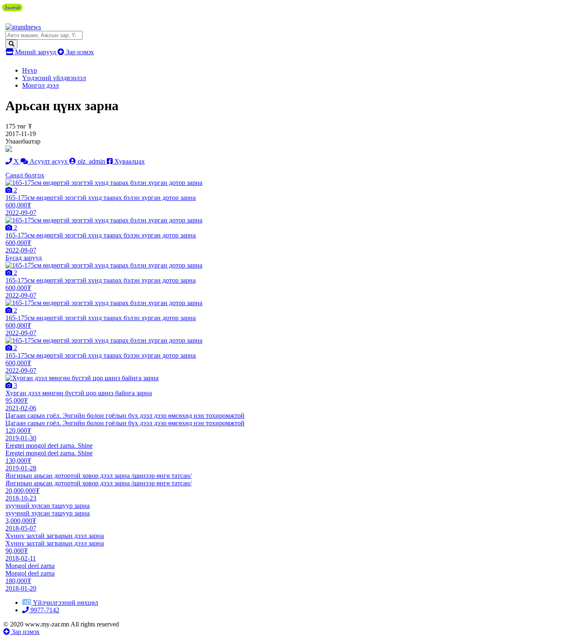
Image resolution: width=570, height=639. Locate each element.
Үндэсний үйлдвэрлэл (54, 77)
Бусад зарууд (23, 257)
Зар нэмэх (79, 52)
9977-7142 (44, 610)
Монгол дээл (40, 85)
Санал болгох (24, 175)
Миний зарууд (35, 52)
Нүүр (29, 70)
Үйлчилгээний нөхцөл (65, 602)
